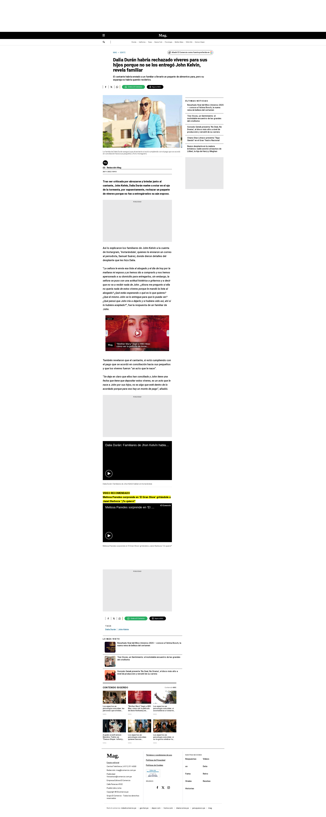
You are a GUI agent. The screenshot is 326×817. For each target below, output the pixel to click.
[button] (108, 473)
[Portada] (113, 760)
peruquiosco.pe (198, 808)
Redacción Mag (114, 167)
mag (210, 808)
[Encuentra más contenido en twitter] (111, 86)
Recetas (206, 781)
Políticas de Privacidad (155, 760)
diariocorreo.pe (182, 808)
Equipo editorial (113, 763)
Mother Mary (179, 42)
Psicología (168, 42)
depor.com (156, 808)
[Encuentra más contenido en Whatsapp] (117, 86)
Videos (206, 759)
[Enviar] (104, 42)
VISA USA (189, 42)
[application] (137, 460)
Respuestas (190, 759)
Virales (188, 781)
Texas (150, 42)
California (142, 42)
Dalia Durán (110, 629)
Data (205, 766)
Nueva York (158, 42)
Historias (189, 788)
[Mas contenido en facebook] (157, 787)
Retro (205, 774)
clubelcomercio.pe (129, 808)
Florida (134, 42)
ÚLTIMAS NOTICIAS (196, 101)
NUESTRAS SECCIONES (193, 755)
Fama (188, 774)
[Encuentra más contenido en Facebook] (105, 86)
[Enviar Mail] (104, 168)
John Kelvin (123, 629)
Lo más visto (111, 639)
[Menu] (105, 35)
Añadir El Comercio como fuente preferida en (190, 52)
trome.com (168, 808)
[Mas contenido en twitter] (163, 787)
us (186, 766)
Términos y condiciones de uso (159, 755)
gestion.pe (144, 808)
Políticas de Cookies (154, 765)
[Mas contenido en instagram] (168, 787)
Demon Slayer (200, 42)
